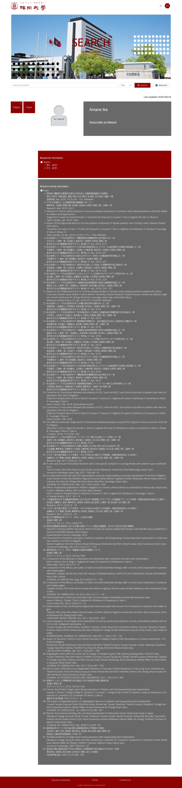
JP (160, 5)
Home (95, 780)
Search (144, 85)
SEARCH (91, 42)
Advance (162, 85)
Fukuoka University (60, 780)
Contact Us (125, 780)
